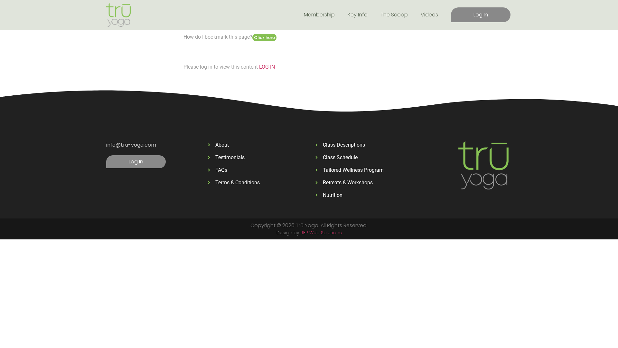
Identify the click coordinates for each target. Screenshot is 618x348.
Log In (480, 14)
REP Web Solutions (321, 232)
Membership (319, 14)
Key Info (358, 14)
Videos (429, 14)
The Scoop (394, 14)
